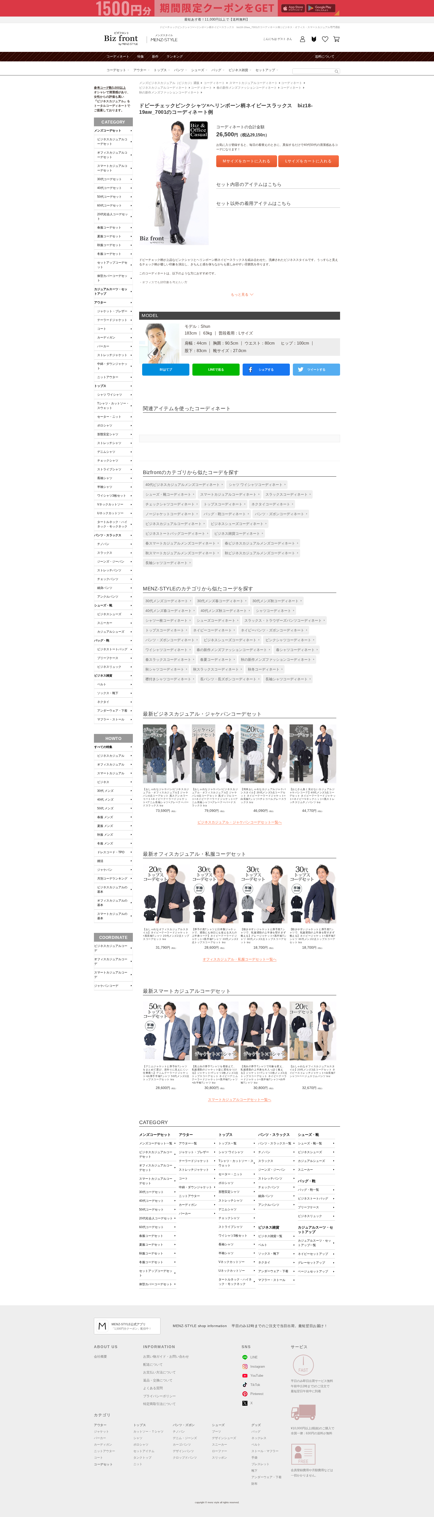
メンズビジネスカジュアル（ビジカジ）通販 (169, 83)
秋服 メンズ (105, 834)
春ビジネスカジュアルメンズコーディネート (260, 543)
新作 (155, 56)
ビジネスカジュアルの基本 (112, 890)
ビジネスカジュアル (110, 755)
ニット (137, 1464)
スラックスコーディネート (286, 494)
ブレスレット (260, 1464)
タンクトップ (142, 1457)
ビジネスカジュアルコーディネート (163, 87)
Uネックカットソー (232, 1270)
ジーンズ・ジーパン (271, 1169)
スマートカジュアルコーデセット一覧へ (239, 1100)
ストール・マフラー (265, 1451)
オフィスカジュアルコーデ (110, 961)
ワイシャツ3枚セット (233, 1235)
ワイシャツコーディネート (166, 650)
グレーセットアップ (311, 1262)
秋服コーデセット (151, 1253)
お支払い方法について (159, 1372)
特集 (140, 56)
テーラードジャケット (194, 1161)
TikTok (255, 1385)
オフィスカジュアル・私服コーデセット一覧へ (240, 959)
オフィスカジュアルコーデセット (155, 1168)
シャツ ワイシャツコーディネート (256, 485)
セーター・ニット (231, 1174)
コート (183, 1178)
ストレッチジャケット (194, 1169)
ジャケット (101, 1431)
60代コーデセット (151, 1227)
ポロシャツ (226, 1183)
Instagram (257, 1366)
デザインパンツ (183, 1451)
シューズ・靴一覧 (310, 1143)
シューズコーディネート (216, 620)
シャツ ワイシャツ (231, 1152)
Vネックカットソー (232, 1262)
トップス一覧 (228, 1143)
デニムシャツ (228, 1209)
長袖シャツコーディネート (166, 563)
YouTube (256, 1375)
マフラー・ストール (271, 1280)
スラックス (265, 1161)
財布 (254, 1483)
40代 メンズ (105, 799)
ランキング (175, 56)
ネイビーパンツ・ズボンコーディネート (272, 630)
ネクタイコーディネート (270, 504)
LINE (254, 1357)
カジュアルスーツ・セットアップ (110, 291)
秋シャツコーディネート (164, 669)
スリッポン (219, 1457)
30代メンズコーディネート (166, 601)
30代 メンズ (105, 791)
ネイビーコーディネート (212, 630)
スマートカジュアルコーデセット (155, 1181)
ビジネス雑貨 (238, 70)
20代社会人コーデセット (156, 1218)
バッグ (216, 70)
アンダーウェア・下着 (273, 1271)
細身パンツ (265, 1196)
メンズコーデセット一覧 (155, 1143)
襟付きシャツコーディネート (168, 679)
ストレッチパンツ (270, 1178)
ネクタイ (264, 1262)
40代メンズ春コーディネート (168, 611)
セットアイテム (143, 1451)
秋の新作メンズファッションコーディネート (169, 92)
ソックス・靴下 (268, 1253)
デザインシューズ (224, 1438)
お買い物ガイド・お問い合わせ (166, 1356)
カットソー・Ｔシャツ (148, 1431)
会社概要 (100, 1356)
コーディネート (117, 56)
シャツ (137, 1438)
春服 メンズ (105, 817)
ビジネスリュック (310, 1216)
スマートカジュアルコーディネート (253, 83)
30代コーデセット (151, 1192)
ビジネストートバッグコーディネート (175, 533)
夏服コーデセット (151, 1244)
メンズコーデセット (107, 130)
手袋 (254, 1457)
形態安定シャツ (229, 1192)
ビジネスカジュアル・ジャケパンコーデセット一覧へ (239, 822)
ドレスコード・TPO (110, 852)
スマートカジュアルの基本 (112, 916)
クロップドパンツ (185, 1457)
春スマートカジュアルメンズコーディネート (180, 543)
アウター (139, 70)
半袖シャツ (226, 1253)
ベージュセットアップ (313, 1271)
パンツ (179, 70)
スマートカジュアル (110, 773)
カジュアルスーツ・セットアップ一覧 (314, 1243)
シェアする (266, 369)
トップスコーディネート (223, 504)
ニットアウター (189, 1196)
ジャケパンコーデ (106, 986)
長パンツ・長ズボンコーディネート (228, 679)
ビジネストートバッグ (313, 1198)
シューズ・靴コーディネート (168, 494)
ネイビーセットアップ (313, 1254)
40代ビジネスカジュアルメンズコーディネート (182, 485)
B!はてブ (166, 369)
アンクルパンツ (268, 1205)
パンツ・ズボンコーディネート (279, 514)
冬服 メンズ (105, 843)
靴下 (254, 1470)
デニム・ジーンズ (185, 1438)
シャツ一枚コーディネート (166, 620)
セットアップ (265, 70)
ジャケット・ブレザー (194, 1152)
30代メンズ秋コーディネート (275, 601)
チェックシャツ (229, 1218)
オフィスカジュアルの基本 (112, 903)
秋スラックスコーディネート (216, 669)
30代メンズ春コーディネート (220, 601)
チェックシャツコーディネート (170, 504)
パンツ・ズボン (184, 1425)
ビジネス (103, 782)
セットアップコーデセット (155, 1273)
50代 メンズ (105, 808)
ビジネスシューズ (310, 1152)
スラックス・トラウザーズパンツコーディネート (283, 620)
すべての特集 (103, 747)
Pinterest (256, 1394)
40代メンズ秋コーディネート (224, 611)
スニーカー (305, 1169)
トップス (160, 70)
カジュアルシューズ (311, 1161)
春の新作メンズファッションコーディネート (246, 87)
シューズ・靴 (103, 605)
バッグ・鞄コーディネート (225, 514)
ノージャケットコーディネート (170, 514)
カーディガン (188, 1205)
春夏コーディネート (216, 660)
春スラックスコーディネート (168, 660)
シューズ (197, 70)
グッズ (256, 1425)
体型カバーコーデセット (155, 1284)
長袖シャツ (226, 1244)
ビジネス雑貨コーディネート (237, 533)
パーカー (185, 1213)
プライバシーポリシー (159, 1396)
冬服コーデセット (151, 1262)
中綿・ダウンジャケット (195, 1187)
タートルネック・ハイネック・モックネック (235, 1282)
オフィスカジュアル (110, 764)
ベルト (262, 1245)
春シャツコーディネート (295, 650)
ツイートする (316, 369)
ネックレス (258, 1438)
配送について (153, 1364)
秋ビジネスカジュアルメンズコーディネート (260, 553)
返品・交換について (158, 1380)
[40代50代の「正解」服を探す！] (337, 71)
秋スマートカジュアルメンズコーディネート (180, 553)
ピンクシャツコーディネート (288, 640)
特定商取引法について (159, 1404)
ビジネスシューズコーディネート (237, 524)
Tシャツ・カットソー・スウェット (236, 1163)
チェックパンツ (268, 1187)
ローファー (219, 1451)
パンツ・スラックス (107, 535)
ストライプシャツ (231, 1227)
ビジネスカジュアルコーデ (110, 948)
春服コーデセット (151, 1236)
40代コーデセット (151, 1201)
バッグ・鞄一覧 (308, 1189)
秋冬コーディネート (264, 669)
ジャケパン (104, 870)
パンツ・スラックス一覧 (274, 1143)
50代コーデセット (151, 1209)
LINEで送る (216, 369)
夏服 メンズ (105, 826)
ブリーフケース (308, 1207)
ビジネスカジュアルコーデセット (155, 1154)
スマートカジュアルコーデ (110, 975)
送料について (325, 56)
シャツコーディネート (273, 611)
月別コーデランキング (112, 878)
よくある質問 (153, 1388)
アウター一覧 (188, 1143)
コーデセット (116, 70)
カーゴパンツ (182, 1444)
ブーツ (216, 1431)
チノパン (264, 1152)
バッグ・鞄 (101, 640)
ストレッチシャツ (231, 1200)
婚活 (100, 861)
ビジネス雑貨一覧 (270, 1236)
